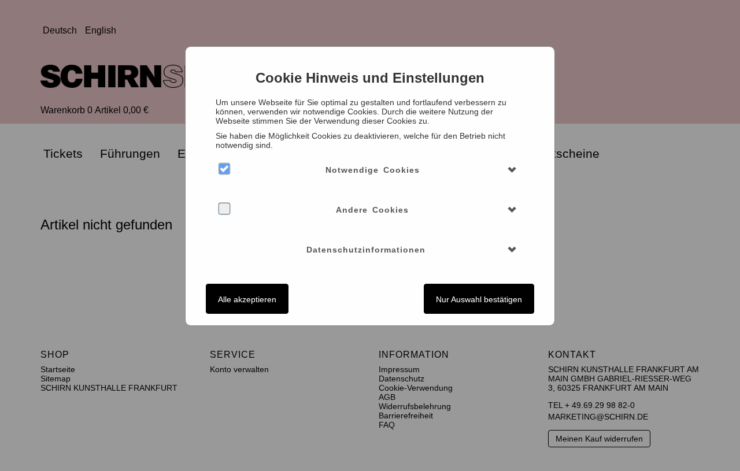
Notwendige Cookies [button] (372, 170)
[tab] (370, 169)
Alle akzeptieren (247, 299)
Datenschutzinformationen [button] (366, 249)
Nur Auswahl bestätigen (479, 299)
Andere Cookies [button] (372, 209)
